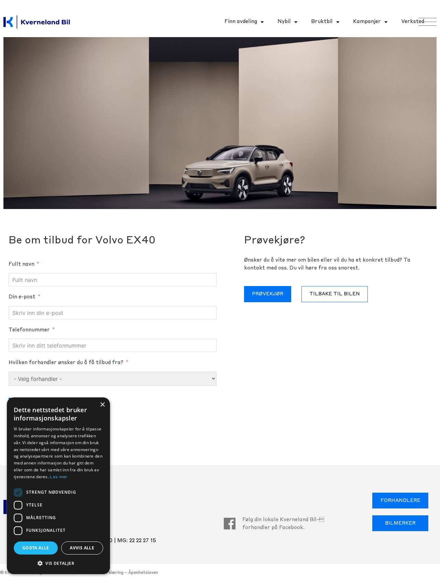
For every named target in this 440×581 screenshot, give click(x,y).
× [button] (102, 404)
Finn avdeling (240, 21)
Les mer (58, 477)
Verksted (412, 21)
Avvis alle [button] (82, 548)
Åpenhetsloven (143, 573)
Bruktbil (322, 21)
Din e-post (22, 297)
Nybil (284, 21)
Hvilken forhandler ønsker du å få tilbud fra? (66, 362)
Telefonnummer (29, 330)
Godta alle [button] (35, 548)
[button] (58, 563)
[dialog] (58, 485)
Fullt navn (21, 264)
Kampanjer (367, 21)
